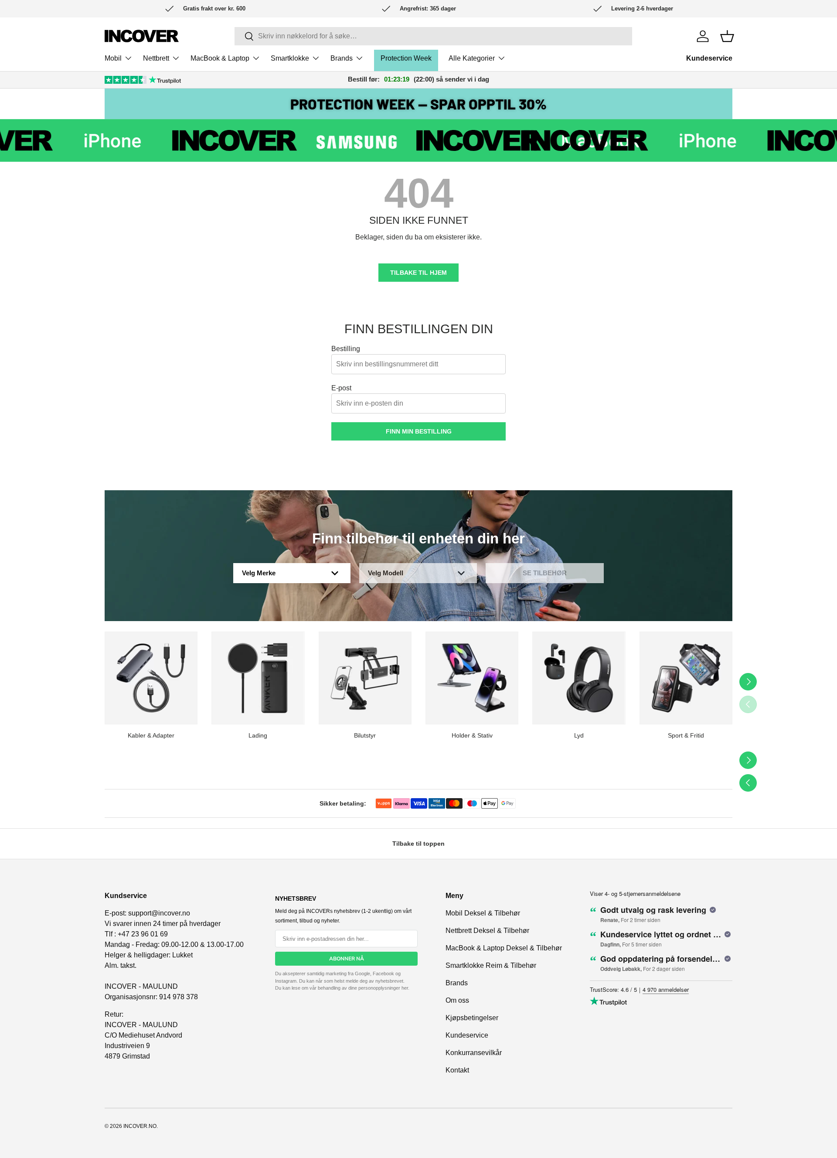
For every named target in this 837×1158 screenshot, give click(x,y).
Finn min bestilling (419, 431)
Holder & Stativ (472, 735)
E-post (341, 388)
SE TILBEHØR (545, 573)
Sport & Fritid (686, 735)
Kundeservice (709, 58)
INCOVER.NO (140, 1126)
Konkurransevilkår (474, 1052)
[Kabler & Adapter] (151, 678)
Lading (257, 735)
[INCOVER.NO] (142, 36)
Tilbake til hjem (418, 272)
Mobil (113, 58)
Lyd (579, 735)
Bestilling (345, 348)
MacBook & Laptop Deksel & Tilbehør (504, 948)
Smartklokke (290, 58)
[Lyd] (579, 678)
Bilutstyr (365, 735)
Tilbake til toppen (418, 843)
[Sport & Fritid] (686, 678)
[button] (727, 36)
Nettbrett (156, 58)
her (404, 988)
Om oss (457, 1000)
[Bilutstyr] (365, 678)
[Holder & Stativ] (472, 678)
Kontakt (457, 1070)
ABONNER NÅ (346, 958)
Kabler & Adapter (151, 735)
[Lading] (258, 678)
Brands (341, 58)
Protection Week (406, 58)
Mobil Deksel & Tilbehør (483, 913)
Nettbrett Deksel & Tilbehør (487, 930)
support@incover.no (159, 913)
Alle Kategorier (472, 58)
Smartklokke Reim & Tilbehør (491, 965)
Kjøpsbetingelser (472, 1017)
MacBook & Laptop (220, 58)
